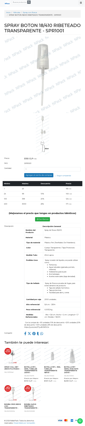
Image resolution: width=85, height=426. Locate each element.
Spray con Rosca (30, 12)
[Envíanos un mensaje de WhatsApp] (80, 421)
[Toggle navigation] (81, 3)
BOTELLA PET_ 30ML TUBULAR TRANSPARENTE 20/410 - (30, 369)
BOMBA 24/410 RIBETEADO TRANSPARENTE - (31, 406)
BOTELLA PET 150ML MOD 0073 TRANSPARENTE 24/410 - (71, 369)
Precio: (7, 158)
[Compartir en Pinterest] (34, 334)
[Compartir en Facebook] (25, 334)
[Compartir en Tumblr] (38, 334)
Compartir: (8, 333)
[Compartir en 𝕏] (29, 334)
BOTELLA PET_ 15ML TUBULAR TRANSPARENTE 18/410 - (52, 369)
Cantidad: (8, 168)
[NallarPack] (6, 3)
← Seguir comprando (63, 176)
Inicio (8, 12)
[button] (9, 96)
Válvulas (16, 12)
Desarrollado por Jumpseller (24, 423)
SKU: (6, 163)
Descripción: (9, 226)
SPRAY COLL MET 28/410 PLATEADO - (12, 368)
